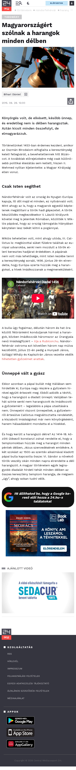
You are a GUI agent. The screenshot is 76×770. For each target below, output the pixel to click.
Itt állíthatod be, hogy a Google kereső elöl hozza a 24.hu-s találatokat (42, 497)
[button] (71, 10)
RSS (9, 654)
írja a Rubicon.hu (46, 341)
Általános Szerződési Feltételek (28, 691)
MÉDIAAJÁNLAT (15, 698)
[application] (38, 592)
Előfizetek (56, 3)
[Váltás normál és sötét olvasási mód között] (28, 3)
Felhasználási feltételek (23, 676)
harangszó (66, 10)
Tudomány (11, 17)
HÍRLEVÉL (12, 661)
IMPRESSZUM (14, 668)
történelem (24, 10)
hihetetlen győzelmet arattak (23, 359)
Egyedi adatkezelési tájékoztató (28, 683)
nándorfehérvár (46, 10)
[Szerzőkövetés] (26, 94)
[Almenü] (19, 3)
